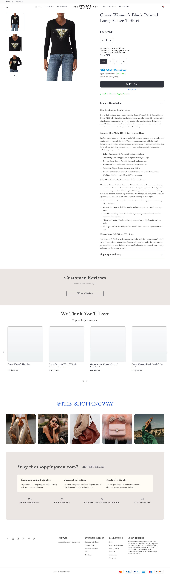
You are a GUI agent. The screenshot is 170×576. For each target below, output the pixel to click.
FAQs (87, 552)
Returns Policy (90, 545)
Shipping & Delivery (92, 542)
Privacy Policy (114, 548)
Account (112, 552)
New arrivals (109, 7)
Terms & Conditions (116, 545)
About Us (9, 2)
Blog (110, 542)
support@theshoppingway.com (69, 542)
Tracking (88, 555)
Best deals (62, 7)
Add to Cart (132, 84)
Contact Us (19, 2)
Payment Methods (91, 548)
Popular (49, 7)
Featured (124, 7)
